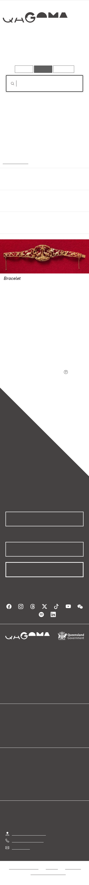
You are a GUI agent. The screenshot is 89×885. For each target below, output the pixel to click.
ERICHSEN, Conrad (19, 301)
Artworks (17, 52)
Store (9, 735)
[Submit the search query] (9, 83)
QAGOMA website (19, 730)
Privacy (52, 867)
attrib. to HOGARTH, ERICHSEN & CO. (34, 285)
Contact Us (20, 847)
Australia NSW (15, 161)
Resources (63, 69)
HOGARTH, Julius (18, 296)
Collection (35, 34)
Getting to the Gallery (29, 833)
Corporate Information (48, 873)
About (51, 730)
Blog (50, 724)
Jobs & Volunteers (23, 867)
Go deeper (70, 52)
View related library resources (29, 346)
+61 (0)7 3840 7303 (27, 840)
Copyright (73, 867)
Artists (43, 52)
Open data (13, 724)
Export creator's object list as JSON (34, 372)
